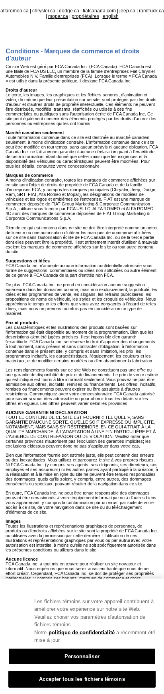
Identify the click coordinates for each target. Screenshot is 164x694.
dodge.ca (69, 11)
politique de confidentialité (82, 632)
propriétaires (85, 16)
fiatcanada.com (99, 11)
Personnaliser (82, 656)
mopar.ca (58, 16)
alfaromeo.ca (14, 11)
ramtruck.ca (151, 11)
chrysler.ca (43, 11)
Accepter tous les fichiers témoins (82, 679)
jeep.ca (127, 11)
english (111, 16)
